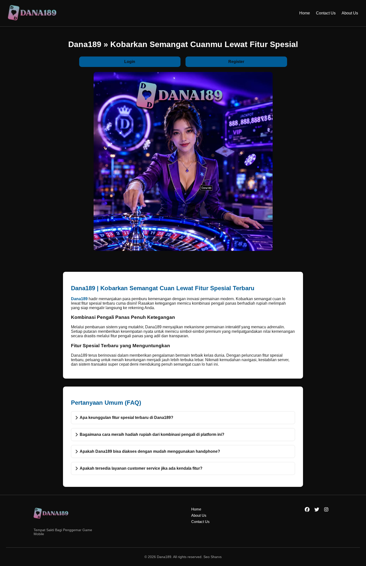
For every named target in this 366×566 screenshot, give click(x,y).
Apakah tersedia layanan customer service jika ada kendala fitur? (141, 468)
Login (129, 61)
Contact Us (326, 13)
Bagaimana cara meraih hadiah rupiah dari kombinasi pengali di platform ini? (152, 434)
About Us (350, 13)
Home (304, 13)
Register (236, 61)
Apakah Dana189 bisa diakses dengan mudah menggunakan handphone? (150, 451)
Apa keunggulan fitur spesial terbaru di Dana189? (126, 417)
